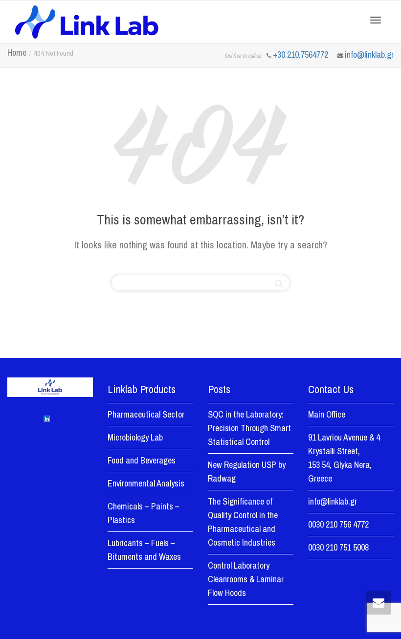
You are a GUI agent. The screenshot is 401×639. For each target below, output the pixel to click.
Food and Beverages (142, 460)
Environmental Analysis (146, 483)
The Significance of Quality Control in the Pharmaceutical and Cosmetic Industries (243, 522)
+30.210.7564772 (301, 54)
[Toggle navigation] (375, 20)
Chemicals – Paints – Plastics (143, 513)
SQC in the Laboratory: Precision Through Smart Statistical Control (249, 428)
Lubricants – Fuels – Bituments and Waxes (144, 550)
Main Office (326, 414)
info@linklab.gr (369, 54)
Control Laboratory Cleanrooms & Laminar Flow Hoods (246, 579)
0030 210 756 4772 (338, 524)
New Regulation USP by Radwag (247, 472)
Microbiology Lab (135, 437)
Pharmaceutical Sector (146, 414)
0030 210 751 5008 (338, 547)
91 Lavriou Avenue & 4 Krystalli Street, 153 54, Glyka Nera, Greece (344, 458)
